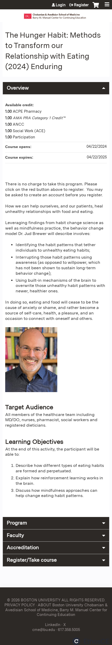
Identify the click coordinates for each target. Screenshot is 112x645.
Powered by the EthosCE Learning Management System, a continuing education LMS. (90, 641)
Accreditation (23, 547)
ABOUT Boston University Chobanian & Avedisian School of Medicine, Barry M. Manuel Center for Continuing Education (56, 610)
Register (81, 5)
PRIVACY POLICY (19, 605)
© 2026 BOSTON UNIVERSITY (33, 600)
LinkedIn (52, 624)
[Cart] (95, 7)
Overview (18, 88)
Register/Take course (32, 560)
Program (17, 523)
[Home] (56, 14)
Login (61, 5)
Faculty (15, 535)
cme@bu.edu (43, 629)
